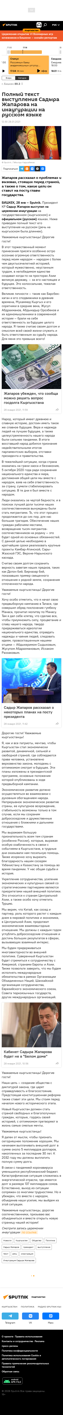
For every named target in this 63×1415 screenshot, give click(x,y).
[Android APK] (12, 1381)
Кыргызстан (22, 1240)
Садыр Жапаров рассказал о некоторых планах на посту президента (29, 712)
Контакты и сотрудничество (17, 1341)
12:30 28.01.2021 (11, 121)
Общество (36, 1240)
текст (5, 1253)
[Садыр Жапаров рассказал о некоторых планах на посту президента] (31, 680)
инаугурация (27, 1253)
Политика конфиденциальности (20, 1350)
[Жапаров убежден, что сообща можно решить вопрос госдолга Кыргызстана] (31, 366)
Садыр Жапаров (11, 1247)
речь (14, 1253)
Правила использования (28, 1336)
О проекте (7, 1336)
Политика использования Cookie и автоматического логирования (21, 1357)
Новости (7, 1240)
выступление (44, 1247)
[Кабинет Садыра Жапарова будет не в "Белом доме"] (31, 1025)
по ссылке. (29, 1232)
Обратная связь (10, 1371)
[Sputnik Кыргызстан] (10, 26)
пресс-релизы (10, 1346)
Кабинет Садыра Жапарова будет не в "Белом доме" (28, 1053)
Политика (50, 1240)
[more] (57, 409)
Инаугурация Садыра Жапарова (18, 1260)
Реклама (39, 1341)
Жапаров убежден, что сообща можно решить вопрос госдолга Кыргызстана (31, 398)
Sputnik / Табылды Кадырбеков (19, 162)
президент (28, 1247)
